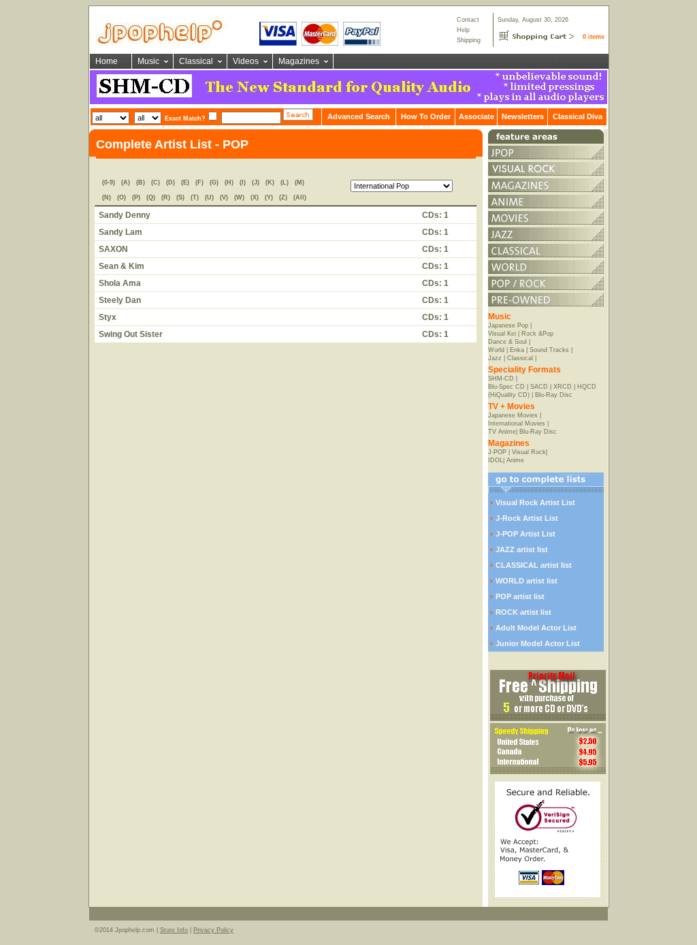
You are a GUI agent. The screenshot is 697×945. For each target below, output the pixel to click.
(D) (170, 182)
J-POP (497, 452)
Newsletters (523, 116)
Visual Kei (502, 333)
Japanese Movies (513, 415)
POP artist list (520, 596)
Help (463, 30)
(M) (299, 182)
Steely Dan (120, 300)
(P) (136, 197)
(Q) (150, 197)
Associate (476, 116)
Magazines (298, 61)
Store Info (174, 930)
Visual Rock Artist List (535, 502)
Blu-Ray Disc (553, 394)
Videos (246, 61)
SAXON (113, 249)
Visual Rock (529, 452)
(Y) (269, 197)
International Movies (516, 423)
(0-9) (108, 182)
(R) (165, 197)
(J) (255, 182)
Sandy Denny (124, 215)
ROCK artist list (523, 612)
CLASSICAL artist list (534, 565)
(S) (180, 197)
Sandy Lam (120, 232)
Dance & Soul (507, 341)
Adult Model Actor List (536, 628)
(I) (243, 182)
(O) (121, 197)
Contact (468, 19)
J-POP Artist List (525, 534)
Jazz (495, 358)
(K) (269, 182)
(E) (185, 182)
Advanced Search (358, 116)
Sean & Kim (121, 266)
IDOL (495, 460)
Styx (107, 317)
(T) (195, 197)
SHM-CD (501, 378)
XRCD (562, 386)
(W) (239, 197)
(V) (224, 197)
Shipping (469, 40)
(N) (106, 197)
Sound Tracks (549, 350)
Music (148, 61)
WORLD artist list (526, 581)
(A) (125, 182)
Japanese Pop (508, 325)
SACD (539, 386)
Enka (517, 350)
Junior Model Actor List (538, 643)
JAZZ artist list (522, 549)
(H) (229, 182)
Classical (196, 61)
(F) (199, 182)
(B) (140, 182)
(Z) (283, 197)
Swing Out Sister (131, 334)
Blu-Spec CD (506, 386)
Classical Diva (577, 116)
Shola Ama (120, 283)
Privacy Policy (213, 930)
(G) (214, 182)
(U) (209, 197)
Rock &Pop (537, 333)
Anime (515, 460)
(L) (284, 182)
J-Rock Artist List (527, 518)
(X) (254, 197)
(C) (155, 182)
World (496, 350)
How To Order (426, 116)
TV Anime (502, 431)
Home (106, 61)
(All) (299, 197)
